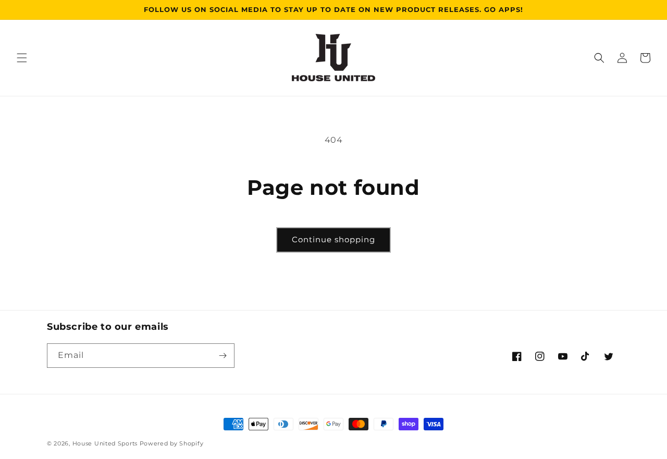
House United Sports (105, 443)
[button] (21, 57)
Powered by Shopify (172, 443)
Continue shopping (333, 239)
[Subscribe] (222, 355)
